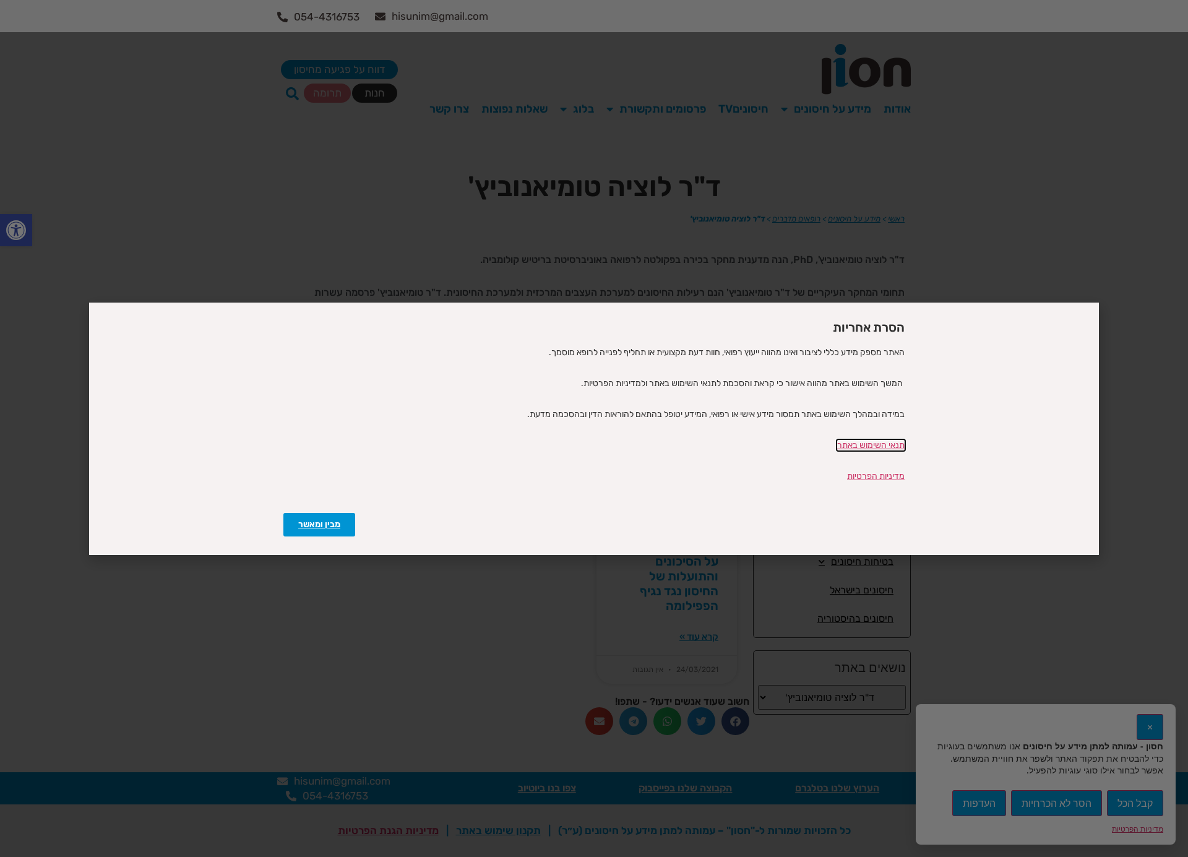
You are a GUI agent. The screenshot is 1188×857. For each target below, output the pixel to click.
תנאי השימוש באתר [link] (871, 445)
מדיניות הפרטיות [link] (876, 476)
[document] (594, 428)
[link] (319, 524)
